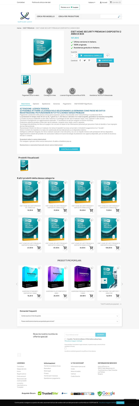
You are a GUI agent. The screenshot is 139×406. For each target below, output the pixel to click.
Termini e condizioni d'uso (52, 366)
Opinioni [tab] (36, 104)
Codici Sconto (75, 376)
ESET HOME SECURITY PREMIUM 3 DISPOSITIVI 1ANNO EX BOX (82, 207)
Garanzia (56, 104)
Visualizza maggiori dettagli (73, 341)
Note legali (47, 371)
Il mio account (21, 376)
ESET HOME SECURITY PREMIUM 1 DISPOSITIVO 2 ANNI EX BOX (109, 207)
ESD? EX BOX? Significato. (83, 104)
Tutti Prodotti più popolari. (111, 304)
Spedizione (46, 104)
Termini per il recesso (51, 376)
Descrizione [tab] (25, 104)
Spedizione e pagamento (52, 378)
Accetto (120, 403)
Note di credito (76, 371)
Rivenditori (47, 368)
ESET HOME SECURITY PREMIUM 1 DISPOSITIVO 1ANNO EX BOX (56, 207)
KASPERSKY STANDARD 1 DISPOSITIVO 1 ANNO (30, 292)
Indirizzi (73, 374)
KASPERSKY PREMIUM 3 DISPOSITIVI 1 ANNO (82, 292)
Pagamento (67, 104)
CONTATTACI (105, 60)
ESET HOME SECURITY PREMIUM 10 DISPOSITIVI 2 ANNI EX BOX (109, 244)
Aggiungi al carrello (91, 55)
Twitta (85, 60)
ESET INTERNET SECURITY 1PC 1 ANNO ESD (109, 292)
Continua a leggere (69, 149)
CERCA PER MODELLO (46, 16)
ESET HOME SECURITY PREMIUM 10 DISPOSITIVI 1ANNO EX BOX (82, 244)
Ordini (73, 369)
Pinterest (89, 60)
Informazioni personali (78, 366)
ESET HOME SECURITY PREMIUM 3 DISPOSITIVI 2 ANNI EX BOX (56, 244)
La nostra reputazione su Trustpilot (22, 385)
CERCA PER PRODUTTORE (68, 16)
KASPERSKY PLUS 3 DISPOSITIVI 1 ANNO (56, 292)
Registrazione (21, 374)
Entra (19, 371)
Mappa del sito (21, 369)
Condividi (80, 60)
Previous (17, 284)
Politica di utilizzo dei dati (41, 2)
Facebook (19, 355)
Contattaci (21, 2)
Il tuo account (77, 363)
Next (122, 284)
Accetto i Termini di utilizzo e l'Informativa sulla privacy (83, 340)
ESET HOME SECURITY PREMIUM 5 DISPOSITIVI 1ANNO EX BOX (30, 244)
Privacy (46, 373)
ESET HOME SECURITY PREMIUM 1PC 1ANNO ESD (30, 207)
